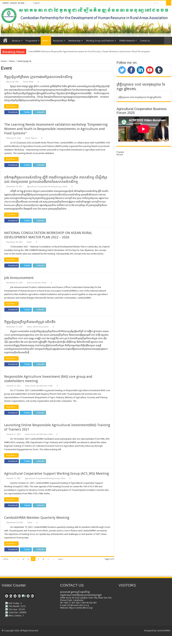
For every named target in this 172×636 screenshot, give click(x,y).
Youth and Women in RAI (41, 386)
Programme (31, 40)
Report (34, 138)
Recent (120, 154)
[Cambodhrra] (86, 21)
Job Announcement (19, 278)
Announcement (34, 283)
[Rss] (148, 3)
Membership (74, 40)
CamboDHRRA (163, 630)
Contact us (145, 40)
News (45, 40)
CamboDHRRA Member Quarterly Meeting (36, 518)
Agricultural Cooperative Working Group (44, 187)
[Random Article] (167, 41)
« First (5, 559)
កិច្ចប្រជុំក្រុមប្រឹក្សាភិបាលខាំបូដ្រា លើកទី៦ (30, 322)
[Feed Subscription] (113, 68)
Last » (60, 559)
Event (25, 82)
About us (16, 40)
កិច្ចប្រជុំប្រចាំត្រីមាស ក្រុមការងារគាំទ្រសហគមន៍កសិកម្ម (38, 77)
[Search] (168, 3)
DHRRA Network (127, 40)
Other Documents (41, 327)
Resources (58, 40)
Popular (120, 152)
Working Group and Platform (100, 40)
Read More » (11, 106)
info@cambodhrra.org (78, 605)
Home (4, 61)
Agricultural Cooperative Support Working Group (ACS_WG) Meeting (56, 473)
